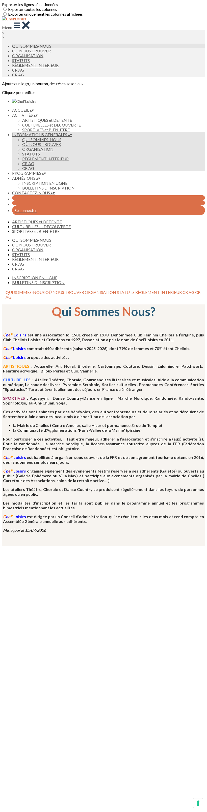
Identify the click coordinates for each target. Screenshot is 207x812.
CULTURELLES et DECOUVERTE (51, 124)
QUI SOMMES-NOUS (31, 46)
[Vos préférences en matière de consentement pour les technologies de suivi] (198, 803)
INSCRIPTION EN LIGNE (44, 183)
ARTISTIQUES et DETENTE (47, 120)
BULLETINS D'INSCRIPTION (48, 187)
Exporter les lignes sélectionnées (30, 4)
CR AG (18, 70)
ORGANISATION (27, 55)
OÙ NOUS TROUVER (31, 50)
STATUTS (21, 60)
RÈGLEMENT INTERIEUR (35, 65)
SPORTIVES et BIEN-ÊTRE (46, 129)
